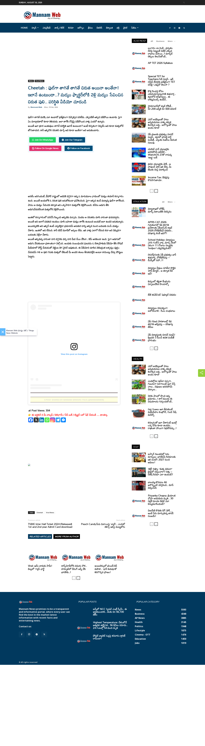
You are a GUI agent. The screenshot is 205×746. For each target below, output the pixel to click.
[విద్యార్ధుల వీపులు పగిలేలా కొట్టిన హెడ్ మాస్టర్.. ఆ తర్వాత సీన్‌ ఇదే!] (139, 271)
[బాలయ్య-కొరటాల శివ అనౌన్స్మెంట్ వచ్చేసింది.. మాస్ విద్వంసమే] (139, 485)
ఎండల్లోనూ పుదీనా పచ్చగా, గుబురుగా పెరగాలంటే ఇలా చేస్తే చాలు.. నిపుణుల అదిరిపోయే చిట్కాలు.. (161, 385)
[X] (36, 419)
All (152, 41)
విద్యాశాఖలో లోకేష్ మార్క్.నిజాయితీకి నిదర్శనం (160, 210)
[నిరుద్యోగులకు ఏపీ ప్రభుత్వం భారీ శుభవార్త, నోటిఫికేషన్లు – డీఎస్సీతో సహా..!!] (139, 258)
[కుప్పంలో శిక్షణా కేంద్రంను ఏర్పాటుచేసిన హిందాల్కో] (139, 285)
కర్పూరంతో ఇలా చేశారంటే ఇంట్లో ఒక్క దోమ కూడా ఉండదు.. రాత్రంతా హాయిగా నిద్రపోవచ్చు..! (162, 425)
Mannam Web (36, 107)
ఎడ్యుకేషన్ (47, 27)
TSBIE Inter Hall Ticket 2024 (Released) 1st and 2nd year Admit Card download (50, 525)
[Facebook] (170, 28)
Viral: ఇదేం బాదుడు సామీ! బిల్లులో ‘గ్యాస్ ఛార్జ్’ (40, 567)
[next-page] (78, 578)
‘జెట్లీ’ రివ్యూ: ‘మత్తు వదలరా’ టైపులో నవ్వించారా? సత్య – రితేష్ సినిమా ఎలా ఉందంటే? (160, 471)
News (31, 81)
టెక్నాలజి (109, 27)
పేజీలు (133, 27)
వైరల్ (125, 27)
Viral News (39, 81)
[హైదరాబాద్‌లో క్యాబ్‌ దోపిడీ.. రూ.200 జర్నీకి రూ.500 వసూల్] (139, 109)
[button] (184, 2)
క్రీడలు (90, 27)
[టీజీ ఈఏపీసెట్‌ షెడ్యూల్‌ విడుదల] (139, 298)
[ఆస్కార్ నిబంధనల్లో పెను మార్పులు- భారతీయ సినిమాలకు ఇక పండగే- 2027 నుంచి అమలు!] (139, 457)
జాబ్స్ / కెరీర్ (59, 27)
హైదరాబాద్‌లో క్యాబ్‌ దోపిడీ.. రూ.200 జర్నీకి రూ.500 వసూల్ (162, 107)
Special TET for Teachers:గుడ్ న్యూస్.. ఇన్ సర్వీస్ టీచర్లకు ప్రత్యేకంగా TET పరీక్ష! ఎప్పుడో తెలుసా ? (161, 80)
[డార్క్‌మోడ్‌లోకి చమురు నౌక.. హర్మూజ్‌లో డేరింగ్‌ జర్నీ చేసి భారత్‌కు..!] (76, 552)
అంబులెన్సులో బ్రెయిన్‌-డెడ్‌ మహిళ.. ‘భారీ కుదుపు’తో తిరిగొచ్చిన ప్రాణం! (106, 569)
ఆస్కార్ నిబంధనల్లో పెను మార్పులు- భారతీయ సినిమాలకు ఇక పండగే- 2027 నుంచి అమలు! (162, 458)
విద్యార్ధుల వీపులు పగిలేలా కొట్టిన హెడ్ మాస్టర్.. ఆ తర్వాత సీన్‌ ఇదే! (162, 270)
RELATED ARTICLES (40, 536)
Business (160, 41)
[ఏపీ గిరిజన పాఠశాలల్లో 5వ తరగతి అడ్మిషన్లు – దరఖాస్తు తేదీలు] (139, 325)
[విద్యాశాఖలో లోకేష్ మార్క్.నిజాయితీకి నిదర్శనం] (139, 212)
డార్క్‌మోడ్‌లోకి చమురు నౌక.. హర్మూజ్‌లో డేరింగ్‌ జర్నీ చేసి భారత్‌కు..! (74, 569)
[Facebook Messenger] (63, 419)
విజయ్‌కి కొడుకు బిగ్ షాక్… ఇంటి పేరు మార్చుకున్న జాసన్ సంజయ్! (160, 513)
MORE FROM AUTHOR (67, 536)
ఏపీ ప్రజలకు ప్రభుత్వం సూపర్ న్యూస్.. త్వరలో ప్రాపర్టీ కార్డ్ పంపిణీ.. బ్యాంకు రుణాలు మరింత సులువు (162, 138)
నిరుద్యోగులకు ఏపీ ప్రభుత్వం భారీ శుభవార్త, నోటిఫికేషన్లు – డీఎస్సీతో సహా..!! (162, 257)
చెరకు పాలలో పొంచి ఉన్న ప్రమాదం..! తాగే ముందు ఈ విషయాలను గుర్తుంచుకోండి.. (160, 398)
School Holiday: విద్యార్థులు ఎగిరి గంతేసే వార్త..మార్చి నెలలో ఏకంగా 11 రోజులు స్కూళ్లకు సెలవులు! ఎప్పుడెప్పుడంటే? (162, 244)
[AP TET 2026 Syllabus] (139, 66)
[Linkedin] (41, 419)
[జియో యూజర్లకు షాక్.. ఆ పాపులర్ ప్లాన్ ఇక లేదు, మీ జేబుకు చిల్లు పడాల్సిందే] (139, 167)
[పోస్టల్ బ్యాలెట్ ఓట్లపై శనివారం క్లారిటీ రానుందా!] (84, 639)
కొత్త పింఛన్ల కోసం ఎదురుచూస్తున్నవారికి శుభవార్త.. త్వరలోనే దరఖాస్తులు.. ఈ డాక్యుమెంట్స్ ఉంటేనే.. (162, 95)
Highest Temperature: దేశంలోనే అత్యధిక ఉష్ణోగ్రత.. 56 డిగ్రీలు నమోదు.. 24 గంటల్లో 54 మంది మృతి (110, 625)
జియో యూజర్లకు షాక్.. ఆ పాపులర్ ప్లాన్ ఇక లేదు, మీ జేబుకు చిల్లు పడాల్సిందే (159, 166)
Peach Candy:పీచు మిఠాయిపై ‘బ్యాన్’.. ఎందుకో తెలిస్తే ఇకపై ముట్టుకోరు (103, 525)
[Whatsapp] (47, 419)
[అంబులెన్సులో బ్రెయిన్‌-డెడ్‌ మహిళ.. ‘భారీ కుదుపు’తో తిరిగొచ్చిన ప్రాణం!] (110, 552)
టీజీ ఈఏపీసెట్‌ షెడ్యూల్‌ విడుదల (162, 294)
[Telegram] (179, 28)
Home (24, 27)
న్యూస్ (34, 27)
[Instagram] (175, 28)
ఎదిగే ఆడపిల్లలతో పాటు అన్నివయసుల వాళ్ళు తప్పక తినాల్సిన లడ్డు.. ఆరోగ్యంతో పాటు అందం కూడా (162, 123)
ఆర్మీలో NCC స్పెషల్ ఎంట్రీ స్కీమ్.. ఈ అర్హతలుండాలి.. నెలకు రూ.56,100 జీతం (110, 611)
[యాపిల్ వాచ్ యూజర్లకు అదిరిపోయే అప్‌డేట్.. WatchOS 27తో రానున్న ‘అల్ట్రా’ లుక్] (139, 152)
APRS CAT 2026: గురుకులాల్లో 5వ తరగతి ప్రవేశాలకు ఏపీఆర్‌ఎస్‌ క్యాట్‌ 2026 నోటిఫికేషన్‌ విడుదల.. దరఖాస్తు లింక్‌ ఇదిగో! (160, 228)
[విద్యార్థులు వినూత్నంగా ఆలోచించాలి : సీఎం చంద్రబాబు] (139, 311)
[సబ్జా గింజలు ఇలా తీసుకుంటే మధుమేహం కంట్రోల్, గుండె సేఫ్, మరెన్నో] (139, 412)
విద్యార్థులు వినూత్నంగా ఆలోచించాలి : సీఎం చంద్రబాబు (161, 309)
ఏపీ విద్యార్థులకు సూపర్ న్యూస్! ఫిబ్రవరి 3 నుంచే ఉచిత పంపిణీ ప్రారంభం (161, 337)
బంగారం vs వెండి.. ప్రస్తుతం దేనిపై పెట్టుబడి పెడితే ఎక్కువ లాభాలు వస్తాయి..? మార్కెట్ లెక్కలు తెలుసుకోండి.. (160, 52)
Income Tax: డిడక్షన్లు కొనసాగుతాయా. (158, 179)
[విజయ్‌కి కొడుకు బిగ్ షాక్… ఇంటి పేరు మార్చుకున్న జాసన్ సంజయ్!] (139, 514)
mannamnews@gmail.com (47, 626)
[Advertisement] (76, 59)
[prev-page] (74, 578)
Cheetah (40, 512)
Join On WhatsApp (44, 139)
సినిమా (71, 27)
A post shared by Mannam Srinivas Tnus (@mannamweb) (74, 400)
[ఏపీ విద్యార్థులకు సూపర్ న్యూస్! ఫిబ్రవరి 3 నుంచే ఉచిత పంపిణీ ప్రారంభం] (139, 338)
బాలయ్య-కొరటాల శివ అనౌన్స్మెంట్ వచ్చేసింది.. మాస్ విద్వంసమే (160, 485)
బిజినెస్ (99, 27)
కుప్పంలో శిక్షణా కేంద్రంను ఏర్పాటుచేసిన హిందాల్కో (159, 283)
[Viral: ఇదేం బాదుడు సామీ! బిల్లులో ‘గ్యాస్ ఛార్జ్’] (43, 552)
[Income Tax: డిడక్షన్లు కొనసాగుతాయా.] (139, 181)
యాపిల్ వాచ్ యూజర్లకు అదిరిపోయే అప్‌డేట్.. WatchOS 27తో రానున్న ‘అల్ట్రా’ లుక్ (160, 153)
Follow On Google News (47, 148)
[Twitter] (184, 28)
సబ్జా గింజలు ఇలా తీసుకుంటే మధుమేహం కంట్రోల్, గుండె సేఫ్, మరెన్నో (162, 412)
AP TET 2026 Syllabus (160, 62)
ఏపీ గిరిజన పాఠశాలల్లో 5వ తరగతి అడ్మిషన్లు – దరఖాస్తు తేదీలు (160, 324)
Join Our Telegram (73, 139)
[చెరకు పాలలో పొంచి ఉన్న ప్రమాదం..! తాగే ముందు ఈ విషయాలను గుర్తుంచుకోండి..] (139, 399)
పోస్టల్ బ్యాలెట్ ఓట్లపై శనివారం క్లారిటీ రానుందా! (109, 637)
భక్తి (118, 27)
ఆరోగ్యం (81, 27)
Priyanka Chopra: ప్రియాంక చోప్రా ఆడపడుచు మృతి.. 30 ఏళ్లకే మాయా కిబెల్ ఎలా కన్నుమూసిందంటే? (162, 499)
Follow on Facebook (80, 148)
